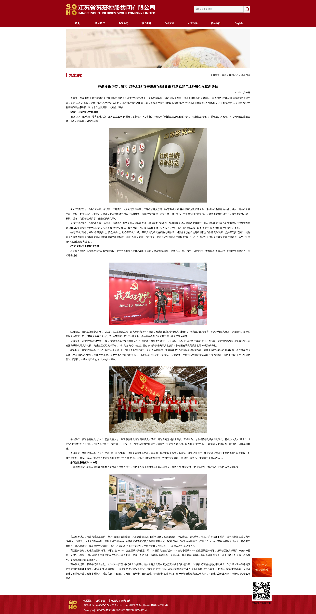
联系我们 (216, 23)
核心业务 (146, 23)
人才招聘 (193, 23)
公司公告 (100, 601)
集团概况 (100, 23)
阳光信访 (125, 601)
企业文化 (169, 23)
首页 (77, 23)
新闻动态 (123, 23)
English (239, 23)
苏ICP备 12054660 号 (136, 610)
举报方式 (113, 601)
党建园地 (245, 75)
